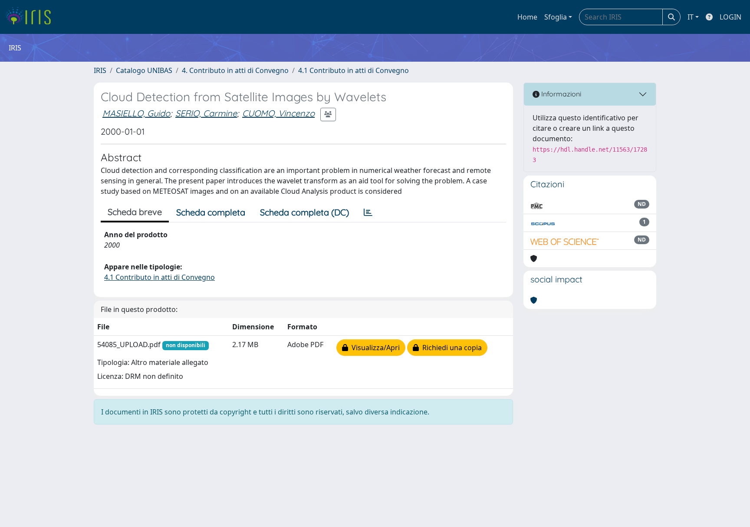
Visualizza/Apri (374, 347)
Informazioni (560, 93)
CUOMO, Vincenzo (278, 113)
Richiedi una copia (450, 347)
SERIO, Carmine (206, 113)
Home (527, 17)
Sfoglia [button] (555, 17)
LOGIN (730, 17)
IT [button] (691, 17)
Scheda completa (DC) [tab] (304, 212)
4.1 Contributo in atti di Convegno (353, 70)
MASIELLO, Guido (136, 113)
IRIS (100, 70)
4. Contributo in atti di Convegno (235, 70)
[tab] (368, 212)
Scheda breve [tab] (135, 211)
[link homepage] (31, 17)
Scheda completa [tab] (210, 212)
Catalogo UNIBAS (144, 70)
